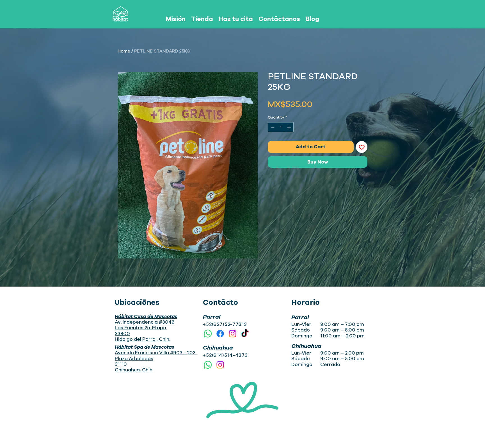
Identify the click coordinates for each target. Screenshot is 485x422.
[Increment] (289, 127)
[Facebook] (220, 334)
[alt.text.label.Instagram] (232, 334)
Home (124, 51)
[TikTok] (245, 334)
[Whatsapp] (208, 334)
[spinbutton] (280, 127)
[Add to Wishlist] (362, 147)
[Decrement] (272, 127)
